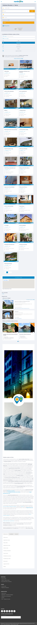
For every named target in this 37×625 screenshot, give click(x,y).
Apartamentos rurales (6, 545)
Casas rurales (5, 542)
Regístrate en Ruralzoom (5, 587)
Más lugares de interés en (30, 299)
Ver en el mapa (6, 38)
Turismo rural (5, 537)
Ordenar (8, 36)
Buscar (4, 22)
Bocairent (22, 506)
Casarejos (4, 336)
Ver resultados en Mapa (18, 277)
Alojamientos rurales (6, 540)
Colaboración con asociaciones (6, 596)
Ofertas (4, 566)
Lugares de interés (6, 563)
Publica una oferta (4, 322)
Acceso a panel (4, 578)
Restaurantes (5, 561)
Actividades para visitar (6, 558)
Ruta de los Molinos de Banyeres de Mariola (9, 506)
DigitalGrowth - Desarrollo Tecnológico (7, 594)
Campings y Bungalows (7, 550)
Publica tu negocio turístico (6, 580)
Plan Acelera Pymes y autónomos (7, 581)
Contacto (3, 597)
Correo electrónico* (3, 615)
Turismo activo (5, 553)
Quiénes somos (4, 593)
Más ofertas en (32, 322)
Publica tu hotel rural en (18, 58)
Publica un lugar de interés (5, 299)
